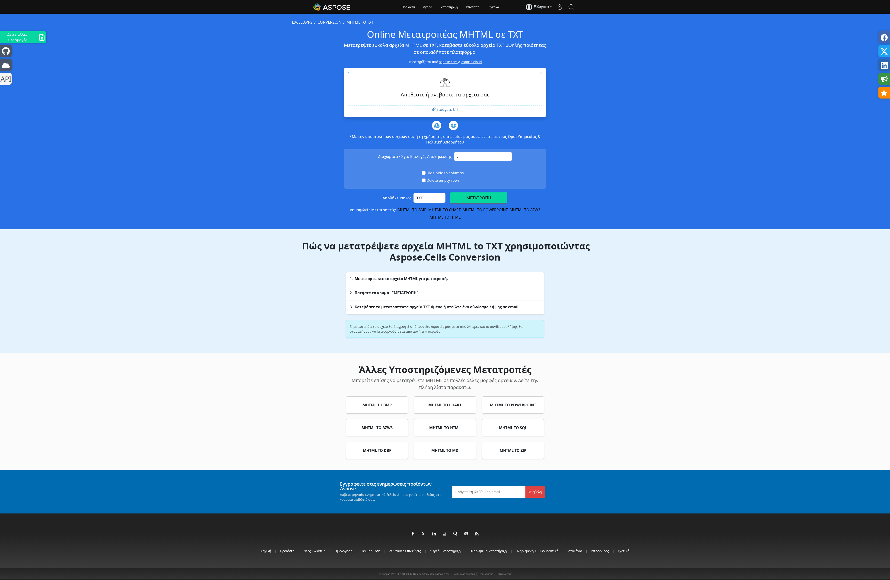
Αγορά (427, 7)
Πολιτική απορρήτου (463, 574)
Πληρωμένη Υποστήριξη (488, 551)
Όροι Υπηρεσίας (523, 136)
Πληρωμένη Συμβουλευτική (537, 551)
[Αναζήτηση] (571, 7)
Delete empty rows (443, 180)
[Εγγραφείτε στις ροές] (477, 534)
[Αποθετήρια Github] (466, 534)
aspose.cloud (471, 62)
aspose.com (448, 62)
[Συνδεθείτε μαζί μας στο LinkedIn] (434, 534)
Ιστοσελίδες (600, 551)
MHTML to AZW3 (525, 209)
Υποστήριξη (449, 7)
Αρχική (266, 551)
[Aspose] (332, 7)
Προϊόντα (408, 7)
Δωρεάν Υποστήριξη (445, 551)
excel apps (302, 22)
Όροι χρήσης (486, 574)
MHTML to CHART (444, 209)
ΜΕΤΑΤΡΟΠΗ (478, 198)
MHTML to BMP (412, 209)
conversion (329, 22)
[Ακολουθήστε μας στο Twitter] (424, 534)
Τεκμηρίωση (370, 551)
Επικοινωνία (504, 574)
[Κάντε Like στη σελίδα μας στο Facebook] (413, 534)
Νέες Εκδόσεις (314, 551)
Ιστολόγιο (574, 551)
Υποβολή (535, 492)
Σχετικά (493, 7)
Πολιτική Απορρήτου (445, 142)
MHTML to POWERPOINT (485, 209)
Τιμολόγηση (343, 551)
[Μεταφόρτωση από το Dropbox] (453, 125)
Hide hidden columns (445, 172)
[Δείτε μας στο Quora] (456, 534)
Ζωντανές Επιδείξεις (405, 551)
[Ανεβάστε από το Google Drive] (436, 125)
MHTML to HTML (445, 217)
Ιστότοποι (473, 7)
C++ (5, 79)
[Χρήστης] (560, 7)
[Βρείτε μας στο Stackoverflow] (445, 534)
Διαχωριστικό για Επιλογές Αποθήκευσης (415, 156)
